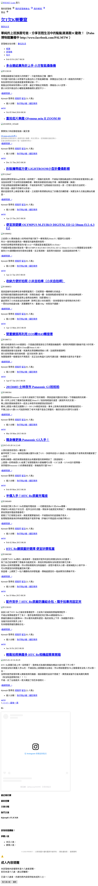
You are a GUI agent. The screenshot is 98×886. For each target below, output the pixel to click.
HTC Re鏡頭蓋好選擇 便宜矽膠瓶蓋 (30, 548)
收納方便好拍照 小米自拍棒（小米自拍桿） (35, 281)
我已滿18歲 (6, 882)
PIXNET (30, 852)
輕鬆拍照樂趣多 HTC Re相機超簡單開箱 (33, 654)
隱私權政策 (63, 852)
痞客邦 (18, 98)
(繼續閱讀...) (6, 93)
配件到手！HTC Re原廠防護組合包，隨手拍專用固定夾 (43, 601)
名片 (8, 55)
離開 (14, 882)
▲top (3, 108)
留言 (24, 98)
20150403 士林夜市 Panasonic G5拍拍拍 (32, 387)
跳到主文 (5, 27)
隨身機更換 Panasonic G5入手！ (27, 439)
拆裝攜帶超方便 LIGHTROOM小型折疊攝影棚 (38, 168)
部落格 (9, 52)
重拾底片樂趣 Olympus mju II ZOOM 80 (33, 118)
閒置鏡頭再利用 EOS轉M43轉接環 (29, 334)
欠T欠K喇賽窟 (14, 19)
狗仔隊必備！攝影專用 (27, 103)
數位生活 (22, 44)
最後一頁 (14, 703)
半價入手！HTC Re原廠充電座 (27, 495)
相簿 (8, 49)
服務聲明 (73, 852)
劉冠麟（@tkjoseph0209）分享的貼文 (35, 787)
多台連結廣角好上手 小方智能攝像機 (31, 65)
